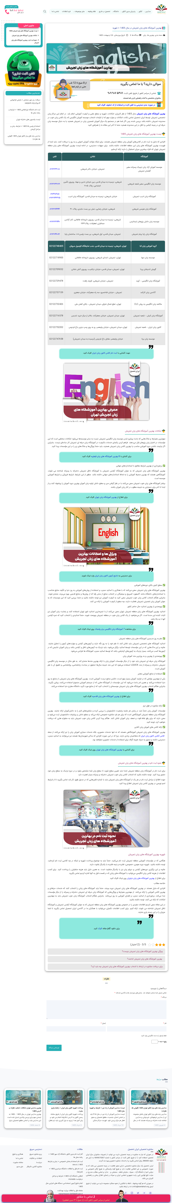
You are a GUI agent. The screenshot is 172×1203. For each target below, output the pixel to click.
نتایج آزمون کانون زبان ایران (106, 576)
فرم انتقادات (66, 11)
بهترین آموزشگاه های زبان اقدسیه (105, 696)
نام (164, 1023)
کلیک (100, 928)
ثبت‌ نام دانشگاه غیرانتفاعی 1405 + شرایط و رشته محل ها (24, 111)
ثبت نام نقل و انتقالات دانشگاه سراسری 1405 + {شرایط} (66, 1170)
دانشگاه (116, 11)
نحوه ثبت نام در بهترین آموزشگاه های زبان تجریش (25, 41)
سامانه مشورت (18, 1162)
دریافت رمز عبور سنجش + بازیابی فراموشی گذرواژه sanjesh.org (25, 102)
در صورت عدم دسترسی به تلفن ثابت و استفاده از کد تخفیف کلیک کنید (126, 105)
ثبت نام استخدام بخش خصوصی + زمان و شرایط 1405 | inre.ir (65, 1163)
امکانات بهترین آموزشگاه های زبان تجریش (24, 35)
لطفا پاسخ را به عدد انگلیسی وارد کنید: (153, 1035)
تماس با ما (55, 11)
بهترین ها (150, 35)
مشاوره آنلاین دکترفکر (34, 1166)
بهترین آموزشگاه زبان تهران (106, 497)
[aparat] (150, 1193)
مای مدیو (20, 1166)
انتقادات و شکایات (35, 1158)
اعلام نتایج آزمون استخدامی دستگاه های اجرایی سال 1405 (64, 1185)
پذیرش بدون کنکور (128, 11)
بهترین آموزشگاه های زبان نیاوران (140, 878)
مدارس (148, 11)
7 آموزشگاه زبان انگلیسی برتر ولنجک (110, 629)
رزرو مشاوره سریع (36, 1154)
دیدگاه (163, 997)
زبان (144, 35)
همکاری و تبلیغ (17, 1154)
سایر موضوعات (80, 11)
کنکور (140, 11)
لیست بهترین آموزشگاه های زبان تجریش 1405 (23, 31)
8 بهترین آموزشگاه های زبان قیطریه (105, 456)
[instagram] (132, 1193)
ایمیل (103, 1023)
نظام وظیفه (92, 11)
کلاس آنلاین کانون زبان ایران (152, 736)
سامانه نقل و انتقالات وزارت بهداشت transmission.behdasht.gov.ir (70, 1192)
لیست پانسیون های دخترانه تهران (28, 119)
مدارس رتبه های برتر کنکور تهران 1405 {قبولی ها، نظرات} (24, 138)
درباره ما (39, 1162)
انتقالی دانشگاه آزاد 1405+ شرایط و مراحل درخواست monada (67, 1178)
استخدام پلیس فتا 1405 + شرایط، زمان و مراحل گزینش (25, 128)
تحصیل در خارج (104, 11)
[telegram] (144, 1193)
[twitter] (138, 1193)
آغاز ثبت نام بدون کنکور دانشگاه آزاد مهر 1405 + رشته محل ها (65, 1156)
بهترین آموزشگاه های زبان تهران (109, 750)
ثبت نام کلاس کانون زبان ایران (104, 353)
